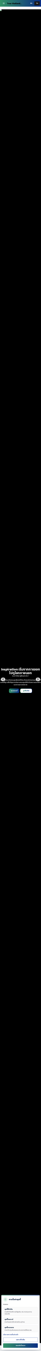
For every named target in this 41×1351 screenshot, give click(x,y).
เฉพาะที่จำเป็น (20, 1340)
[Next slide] (38, 679)
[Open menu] (3, 3)
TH (37, 3)
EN (31, 3)
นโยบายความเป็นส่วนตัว (10, 1334)
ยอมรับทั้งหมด (20, 1345)
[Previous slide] (3, 679)
